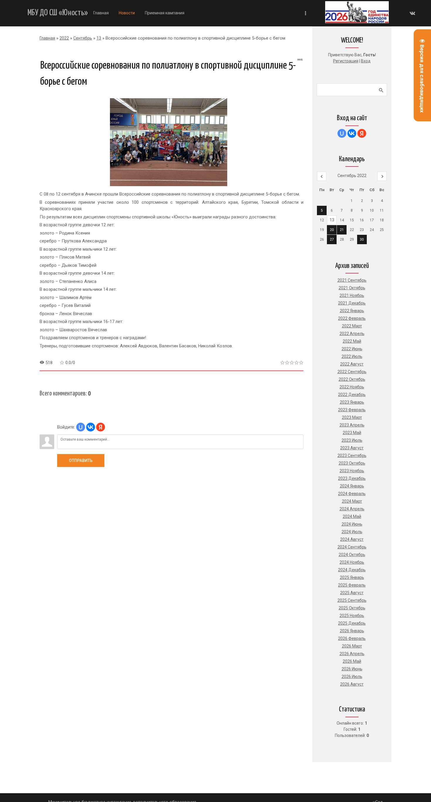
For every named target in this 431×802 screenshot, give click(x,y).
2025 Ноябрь (352, 615)
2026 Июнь (352, 669)
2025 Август (352, 592)
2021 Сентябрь (351, 280)
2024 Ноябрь (352, 562)
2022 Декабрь (352, 394)
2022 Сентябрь (351, 371)
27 (332, 239)
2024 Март (352, 501)
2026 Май (352, 661)
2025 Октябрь (352, 608)
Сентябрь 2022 (351, 175)
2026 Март (352, 646)
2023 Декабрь (352, 478)
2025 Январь (352, 577)
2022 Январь (352, 310)
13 (98, 38)
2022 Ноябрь (352, 387)
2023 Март (352, 417)
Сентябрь (82, 38)
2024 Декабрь (352, 569)
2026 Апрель (352, 653)
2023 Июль (352, 440)
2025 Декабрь (352, 623)
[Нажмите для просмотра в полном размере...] (171, 186)
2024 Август (352, 539)
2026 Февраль (352, 638)
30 (362, 239)
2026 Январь (352, 630)
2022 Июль (352, 356)
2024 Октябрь (352, 554)
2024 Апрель (352, 509)
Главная (47, 38)
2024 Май (352, 516)
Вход (366, 61)
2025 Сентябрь (351, 600)
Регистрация (345, 61)
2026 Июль (352, 676)
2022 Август (352, 364)
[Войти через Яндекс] (100, 427)
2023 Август (352, 448)
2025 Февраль (352, 585)
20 (332, 230)
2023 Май (352, 432)
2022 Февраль (352, 318)
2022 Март (352, 326)
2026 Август (352, 684)
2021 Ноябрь (352, 295)
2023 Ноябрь (352, 470)
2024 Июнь (352, 524)
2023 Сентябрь (351, 455)
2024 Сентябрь (351, 547)
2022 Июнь (352, 348)
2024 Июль (352, 531)
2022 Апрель (352, 333)
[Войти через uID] (80, 427)
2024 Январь (352, 486)
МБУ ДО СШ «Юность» (58, 13)
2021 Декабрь (352, 303)
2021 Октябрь (352, 288)
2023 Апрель (352, 425)
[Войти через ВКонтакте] (90, 427)
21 (342, 230)
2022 (64, 38)
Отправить (81, 460)
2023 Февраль (352, 409)
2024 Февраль (352, 493)
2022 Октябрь (352, 379)
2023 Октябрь (352, 463)
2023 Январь (352, 402)
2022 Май (352, 341)
